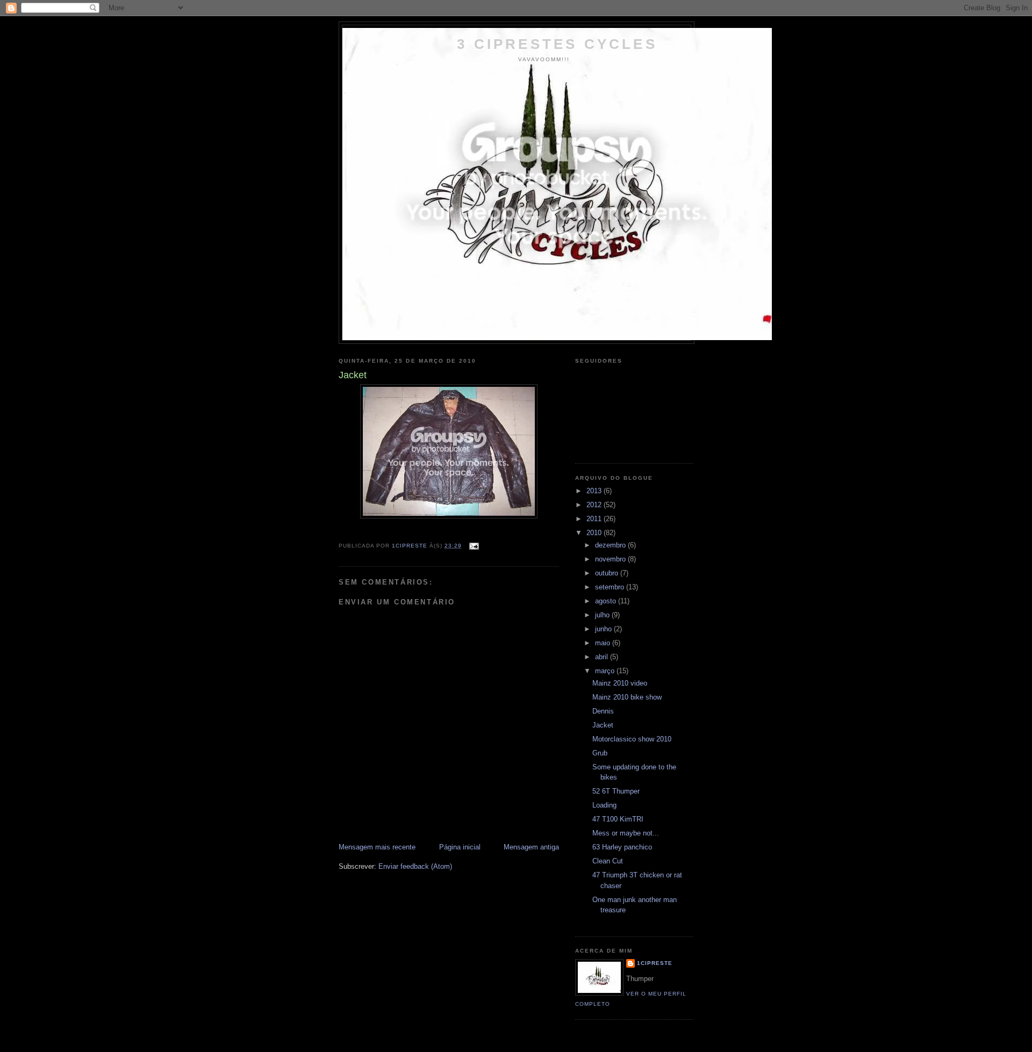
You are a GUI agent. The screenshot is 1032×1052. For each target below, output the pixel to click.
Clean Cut (607, 861)
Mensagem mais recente (377, 847)
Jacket (602, 725)
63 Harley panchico (622, 847)
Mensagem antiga (531, 847)
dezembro (611, 545)
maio (603, 643)
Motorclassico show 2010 (631, 739)
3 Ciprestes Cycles (557, 44)
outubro (607, 573)
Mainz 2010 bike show (627, 697)
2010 (595, 533)
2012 (595, 505)
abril (602, 657)
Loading (604, 805)
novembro (611, 559)
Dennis (603, 711)
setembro (610, 587)
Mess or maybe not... (625, 833)
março (606, 671)
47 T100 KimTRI (617, 819)
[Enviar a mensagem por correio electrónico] (473, 546)
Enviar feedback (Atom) (415, 866)
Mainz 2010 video (619, 683)
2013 (595, 491)
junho (604, 629)
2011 (595, 519)
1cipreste (654, 963)
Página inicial (460, 847)
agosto (606, 601)
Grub (599, 753)
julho (603, 615)
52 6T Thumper (616, 791)
